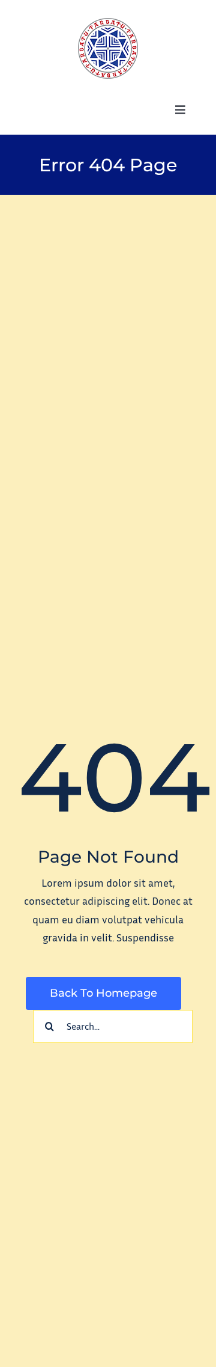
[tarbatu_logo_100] (108, 23)
